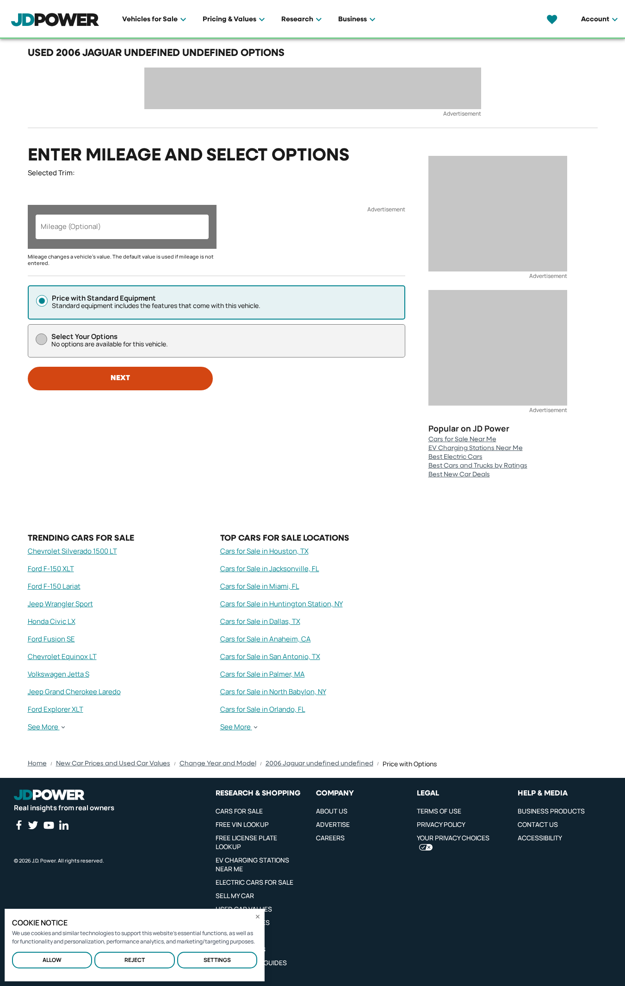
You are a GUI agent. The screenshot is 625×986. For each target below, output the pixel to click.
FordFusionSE (51, 639)
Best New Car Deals (459, 474)
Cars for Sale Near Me (462, 439)
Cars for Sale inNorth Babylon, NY (273, 691)
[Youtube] (49, 825)
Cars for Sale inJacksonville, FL (269, 568)
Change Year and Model (217, 763)
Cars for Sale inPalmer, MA (262, 674)
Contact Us (538, 824)
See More (43, 727)
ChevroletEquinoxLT (62, 656)
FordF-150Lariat (54, 586)
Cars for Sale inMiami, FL (259, 586)
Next (120, 378)
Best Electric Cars (455, 457)
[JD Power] (49, 795)
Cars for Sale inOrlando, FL (262, 709)
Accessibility (540, 837)
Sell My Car (235, 895)
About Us (331, 811)
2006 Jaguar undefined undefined (319, 763)
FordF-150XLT (51, 568)
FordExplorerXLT (55, 709)
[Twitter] (33, 825)
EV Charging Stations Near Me (475, 448)
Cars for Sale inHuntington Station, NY (281, 604)
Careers (330, 837)
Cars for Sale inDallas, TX (260, 621)
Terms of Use (439, 811)
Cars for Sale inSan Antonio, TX (270, 656)
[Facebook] (18, 825)
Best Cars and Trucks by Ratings (477, 465)
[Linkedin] (63, 825)
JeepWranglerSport (60, 604)
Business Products (551, 811)
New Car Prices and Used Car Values (113, 763)
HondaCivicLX (51, 621)
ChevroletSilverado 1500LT (72, 551)
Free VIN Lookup (242, 824)
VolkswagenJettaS (58, 674)
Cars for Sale (239, 811)
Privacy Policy (441, 824)
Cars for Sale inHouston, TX (264, 551)
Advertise (333, 824)
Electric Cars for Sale (254, 882)
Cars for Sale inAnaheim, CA (265, 639)
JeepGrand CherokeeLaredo (74, 691)
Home (37, 763)
